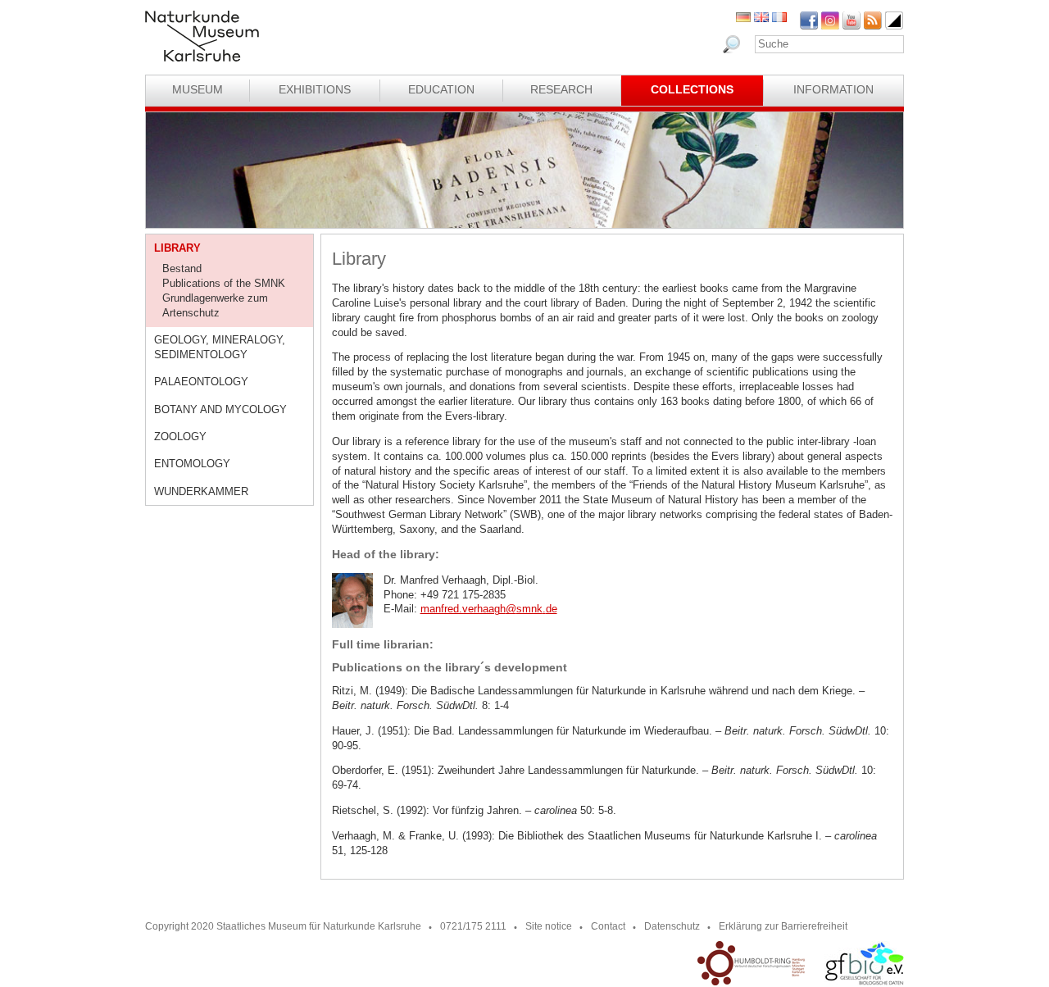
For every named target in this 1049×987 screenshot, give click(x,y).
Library (177, 248)
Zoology (180, 436)
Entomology (192, 463)
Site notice (548, 926)
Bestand (182, 268)
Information (833, 89)
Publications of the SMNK (223, 283)
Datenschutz (672, 926)
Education (441, 89)
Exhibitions (315, 89)
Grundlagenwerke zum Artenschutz (215, 305)
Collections (692, 89)
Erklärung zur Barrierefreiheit (783, 926)
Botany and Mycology (220, 409)
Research (561, 89)
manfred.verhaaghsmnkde (488, 609)
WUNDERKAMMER (201, 491)
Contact (608, 926)
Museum (197, 89)
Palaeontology (201, 381)
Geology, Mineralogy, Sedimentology (219, 347)
